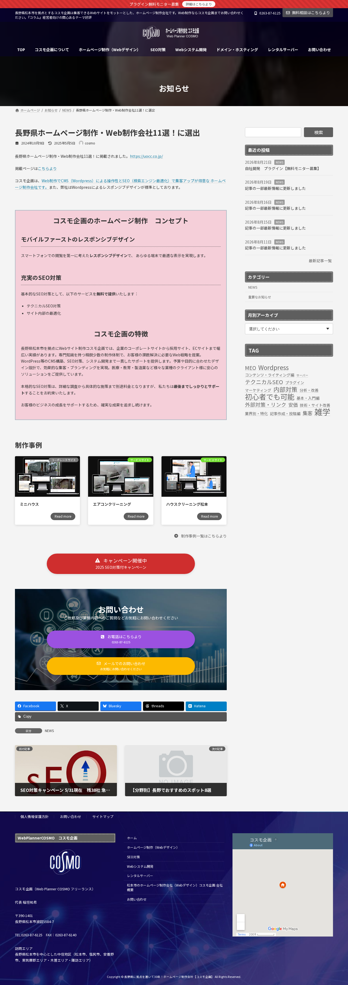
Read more (63, 516)
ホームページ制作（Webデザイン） (153, 847)
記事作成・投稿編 (285, 413)
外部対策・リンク (265, 404)
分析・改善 (309, 390)
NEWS (49, 730)
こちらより (47, 168)
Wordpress (273, 367)
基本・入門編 (308, 398)
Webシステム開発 (140, 866)
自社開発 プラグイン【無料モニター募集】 (283, 168)
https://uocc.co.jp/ (146, 156)
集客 (307, 413)
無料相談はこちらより (311, 12)
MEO (250, 368)
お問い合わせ (70, 816)
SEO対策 (133, 856)
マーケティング (258, 390)
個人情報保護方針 (34, 816)
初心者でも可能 (269, 397)
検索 (318, 132)
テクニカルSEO (264, 382)
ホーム (132, 838)
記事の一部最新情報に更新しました (275, 188)
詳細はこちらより (199, 4)
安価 (293, 405)
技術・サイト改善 (315, 405)
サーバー (302, 375)
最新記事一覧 (320, 260)
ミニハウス (29, 504)
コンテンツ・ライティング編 (269, 375)
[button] (200, 535)
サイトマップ (103, 816)
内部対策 (285, 389)
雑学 (322, 412)
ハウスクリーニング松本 (187, 504)
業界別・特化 (256, 413)
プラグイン (294, 382)
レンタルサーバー (140, 875)
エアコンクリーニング (112, 504)
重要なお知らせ (259, 297)
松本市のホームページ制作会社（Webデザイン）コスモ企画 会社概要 (175, 887)
